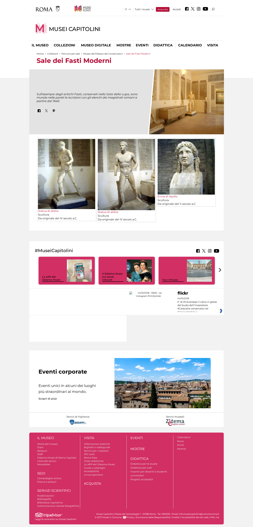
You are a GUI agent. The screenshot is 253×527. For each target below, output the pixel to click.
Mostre (123, 45)
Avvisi (180, 444)
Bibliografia (44, 499)
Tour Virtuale (170, 279)
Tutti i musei (142, 9)
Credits (176, 517)
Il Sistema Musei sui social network (112, 276)
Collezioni (64, 45)
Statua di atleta (48, 211)
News (180, 441)
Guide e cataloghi (94, 467)
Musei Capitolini (74, 29)
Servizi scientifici (54, 490)
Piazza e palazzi (46, 481)
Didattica (163, 45)
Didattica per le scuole (143, 463)
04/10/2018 (197, 305)
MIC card (89, 454)
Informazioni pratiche (97, 443)
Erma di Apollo (167, 196)
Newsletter (43, 464)
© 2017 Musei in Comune (108, 517)
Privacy (130, 517)
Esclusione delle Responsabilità (153, 517)
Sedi (41, 473)
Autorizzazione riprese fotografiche (58, 505)
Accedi (177, 9)
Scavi (40, 447)
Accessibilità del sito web (195, 517)
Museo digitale (96, 45)
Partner (181, 448)
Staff (40, 454)
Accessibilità (91, 471)
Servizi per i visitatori (96, 450)
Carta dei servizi (46, 460)
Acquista (162, 9)
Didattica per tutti (141, 467)
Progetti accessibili (141, 479)
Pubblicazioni (45, 495)
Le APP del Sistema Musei (51, 278)
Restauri (42, 450)
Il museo (40, 45)
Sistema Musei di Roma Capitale (56, 457)
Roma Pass (90, 457)
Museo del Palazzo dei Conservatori (103, 53)
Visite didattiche (94, 460)
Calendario (190, 45)
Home (40, 53)
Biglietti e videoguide (97, 447)
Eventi (142, 45)
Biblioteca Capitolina (50, 502)
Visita (212, 45)
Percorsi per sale (70, 53)
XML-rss (214, 517)
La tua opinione (93, 474)
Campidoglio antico (49, 478)
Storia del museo (47, 443)
